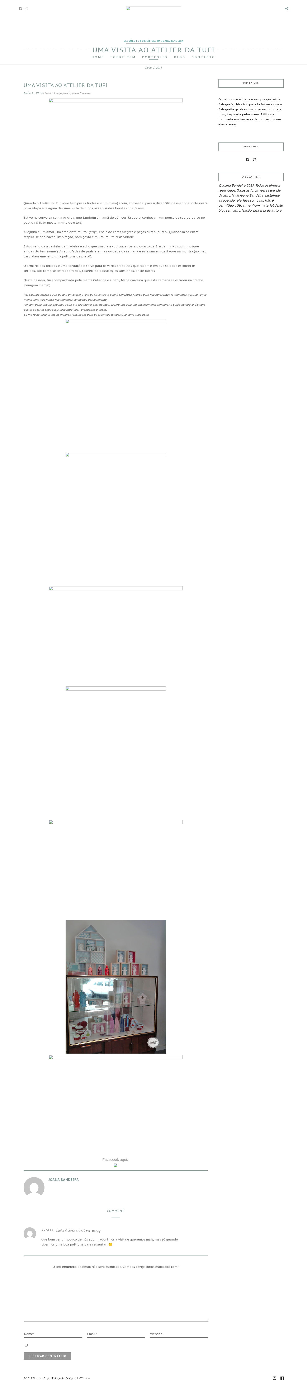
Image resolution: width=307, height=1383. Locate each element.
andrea (47, 1230)
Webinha (85, 1378)
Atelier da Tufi (50, 203)
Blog (179, 57)
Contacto (203, 57)
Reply (96, 1231)
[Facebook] (247, 159)
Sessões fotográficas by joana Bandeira (68, 93)
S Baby (41, 222)
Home (98, 57)
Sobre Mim (123, 57)
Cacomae (100, 294)
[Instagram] (26, 8)
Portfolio (155, 57)
